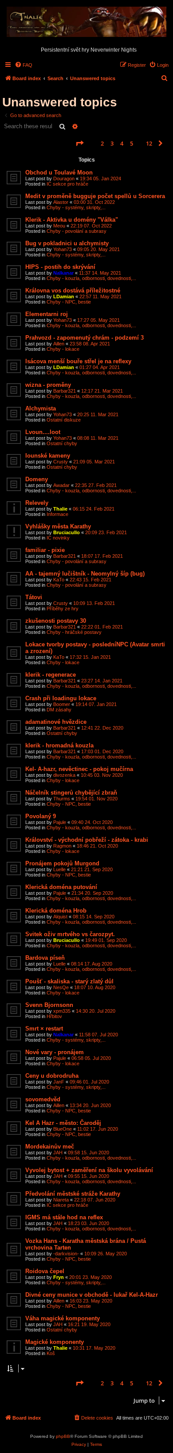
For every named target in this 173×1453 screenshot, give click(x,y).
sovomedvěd (42, 1099)
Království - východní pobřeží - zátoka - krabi (86, 839)
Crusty (60, 461)
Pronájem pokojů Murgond (62, 863)
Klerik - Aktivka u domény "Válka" (71, 219)
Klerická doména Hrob (55, 910)
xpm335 (62, 1011)
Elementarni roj (46, 314)
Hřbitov (54, 1016)
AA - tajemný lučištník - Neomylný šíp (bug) (85, 573)
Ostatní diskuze (64, 419)
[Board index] (86, 22)
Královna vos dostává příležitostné (72, 290)
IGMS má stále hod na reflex (64, 1217)
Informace (57, 514)
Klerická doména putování (61, 887)
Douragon (64, 178)
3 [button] (112, 143)
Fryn (58, 1277)
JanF (58, 1081)
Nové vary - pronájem (54, 1052)
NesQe (61, 987)
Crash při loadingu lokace (60, 698)
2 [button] (102, 143)
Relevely (36, 502)
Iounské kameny (47, 455)
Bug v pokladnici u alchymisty (67, 243)
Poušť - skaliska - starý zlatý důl (69, 981)
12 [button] (149, 143)
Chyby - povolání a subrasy (76, 231)
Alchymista (40, 408)
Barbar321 (64, 391)
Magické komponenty (54, 1342)
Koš (51, 1353)
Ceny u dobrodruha (52, 1075)
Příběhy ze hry (63, 608)
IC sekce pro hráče (67, 184)
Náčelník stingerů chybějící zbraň (71, 792)
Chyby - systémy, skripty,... (76, 207)
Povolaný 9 (40, 816)
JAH (58, 1152)
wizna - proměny (48, 385)
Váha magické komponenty (62, 1318)
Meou (59, 225)
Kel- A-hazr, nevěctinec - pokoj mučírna (79, 769)
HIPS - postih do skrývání (60, 267)
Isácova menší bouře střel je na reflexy (78, 361)
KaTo (58, 579)
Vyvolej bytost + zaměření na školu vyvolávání (89, 1170)
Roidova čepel (44, 1271)
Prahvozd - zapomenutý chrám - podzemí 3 (84, 337)
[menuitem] (23, 65)
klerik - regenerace (50, 674)
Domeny (36, 479)
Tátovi (33, 597)
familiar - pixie (45, 550)
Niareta (61, 1199)
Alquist (60, 916)
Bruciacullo (66, 532)
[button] (79, 143)
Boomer (61, 704)
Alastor (60, 202)
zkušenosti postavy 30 (55, 620)
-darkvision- (66, 1253)
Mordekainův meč (49, 1146)
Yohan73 (62, 249)
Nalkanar (63, 273)
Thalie (60, 508)
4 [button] (121, 143)
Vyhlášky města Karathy (58, 526)
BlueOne (62, 1129)
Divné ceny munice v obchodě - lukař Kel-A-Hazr (91, 1294)
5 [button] (131, 143)
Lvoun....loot (42, 432)
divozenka (64, 775)
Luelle (59, 869)
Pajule (59, 822)
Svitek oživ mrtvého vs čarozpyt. (70, 934)
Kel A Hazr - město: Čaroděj (63, 1123)
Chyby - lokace (63, 349)
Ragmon (62, 845)
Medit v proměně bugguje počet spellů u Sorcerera (95, 196)
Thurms (61, 798)
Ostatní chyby (62, 443)
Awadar (61, 485)
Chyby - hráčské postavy (74, 632)
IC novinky (58, 537)
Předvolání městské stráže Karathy (72, 1193)
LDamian (63, 296)
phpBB (63, 1436)
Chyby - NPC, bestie (69, 301)
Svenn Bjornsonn (49, 1005)
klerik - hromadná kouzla (59, 745)
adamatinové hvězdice (55, 721)
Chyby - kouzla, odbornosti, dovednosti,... (91, 278)
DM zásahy (59, 709)
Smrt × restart (44, 1028)
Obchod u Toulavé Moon (59, 172)
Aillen (58, 343)
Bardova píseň (45, 957)
